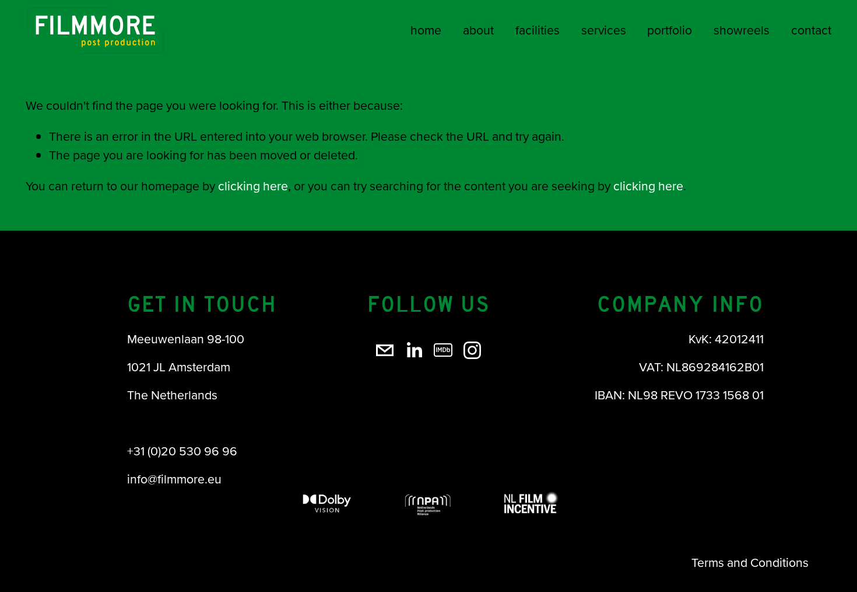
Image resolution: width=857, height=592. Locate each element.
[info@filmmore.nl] (384, 350)
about (478, 30)
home (425, 30)
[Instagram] (472, 350)
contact (811, 30)
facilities (537, 30)
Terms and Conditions (750, 562)
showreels (742, 30)
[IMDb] (443, 350)
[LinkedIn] (414, 350)
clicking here (253, 185)
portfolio (669, 30)
